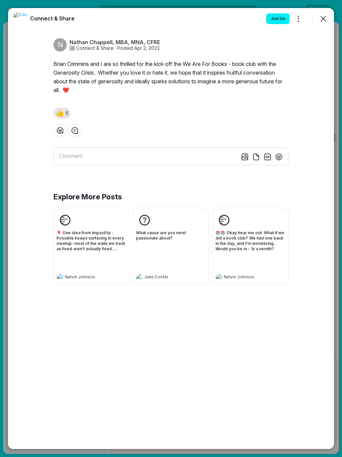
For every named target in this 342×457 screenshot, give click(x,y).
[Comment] (74, 130)
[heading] (85, 277)
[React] (60, 130)
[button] (62, 113)
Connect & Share (95, 48)
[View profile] (59, 277)
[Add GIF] (267, 157)
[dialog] (171, 228)
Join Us (278, 18)
